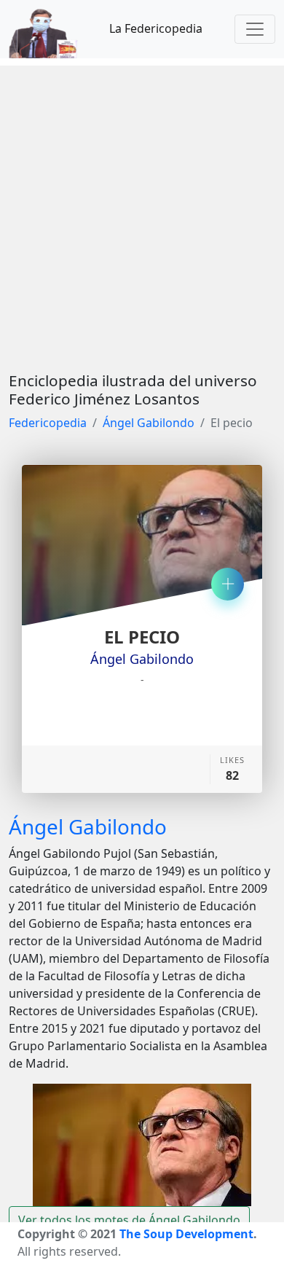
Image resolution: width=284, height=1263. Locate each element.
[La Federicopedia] (50, 29)
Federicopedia (48, 423)
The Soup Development (186, 1234)
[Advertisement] (142, 208)
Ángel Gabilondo (148, 423)
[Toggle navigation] (254, 29)
